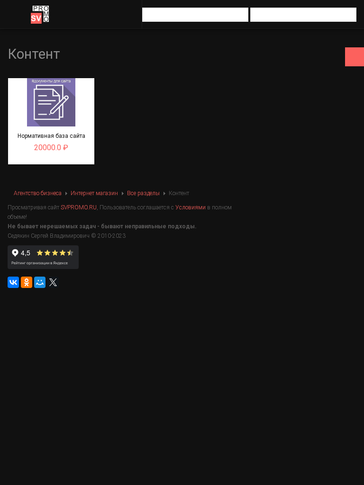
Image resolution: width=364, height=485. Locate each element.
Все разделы (143, 193)
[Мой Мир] (40, 282)
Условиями (190, 207)
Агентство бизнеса (38, 193)
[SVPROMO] (40, 15)
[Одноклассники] (26, 282)
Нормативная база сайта (51, 136)
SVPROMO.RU (79, 207)
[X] (53, 282)
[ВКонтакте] (13, 282)
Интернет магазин (94, 193)
